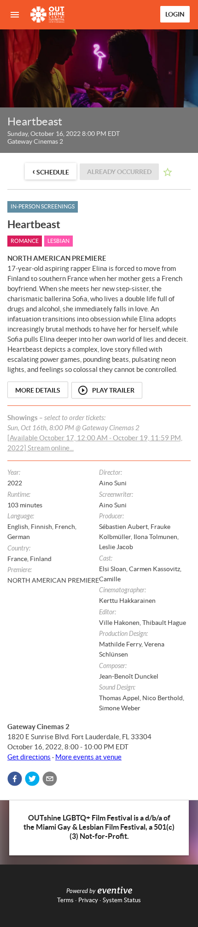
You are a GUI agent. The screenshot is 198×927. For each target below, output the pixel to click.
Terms (65, 900)
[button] (14, 778)
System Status (122, 900)
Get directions (29, 757)
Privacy (88, 900)
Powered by (80, 891)
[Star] (167, 172)
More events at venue (88, 757)
